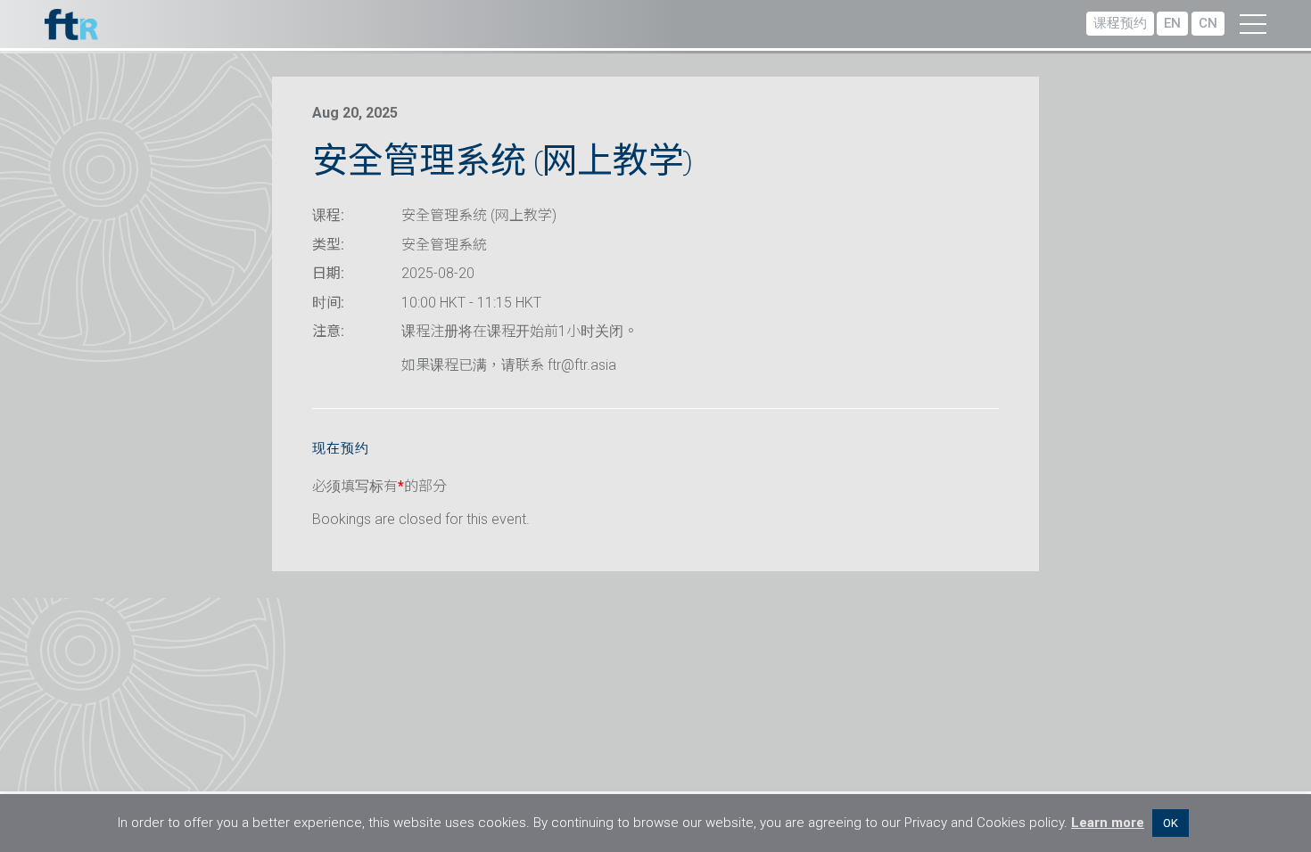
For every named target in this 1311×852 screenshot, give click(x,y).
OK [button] (1170, 823)
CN (1208, 23)
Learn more (1107, 823)
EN (1172, 23)
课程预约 (1120, 23)
